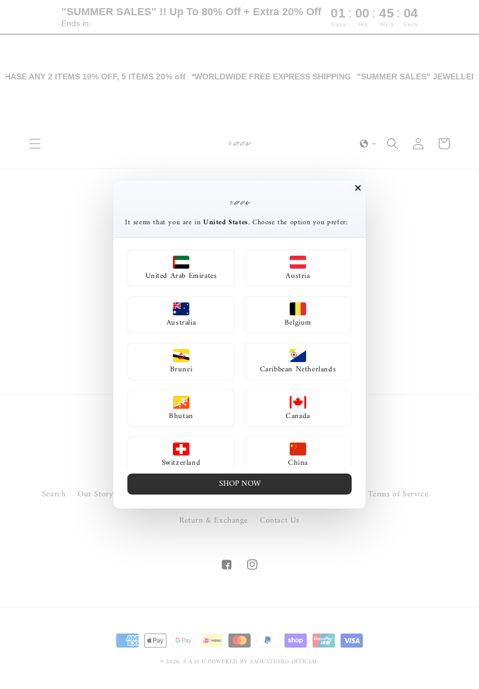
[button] (181, 268)
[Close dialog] (358, 188)
